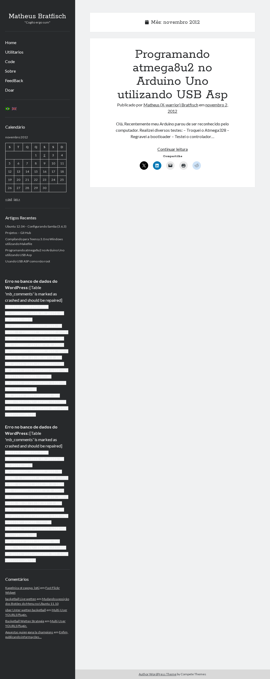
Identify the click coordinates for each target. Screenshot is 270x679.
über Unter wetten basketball (25, 610)
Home (10, 42)
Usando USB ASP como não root (27, 261)
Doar (9, 89)
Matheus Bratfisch (37, 16)
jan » (17, 199)
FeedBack (14, 80)
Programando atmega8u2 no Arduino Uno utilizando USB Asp (172, 74)
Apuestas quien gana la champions (29, 632)
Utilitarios (14, 51)
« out (8, 199)
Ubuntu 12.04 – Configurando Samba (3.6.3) (35, 226)
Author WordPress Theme (157, 674)
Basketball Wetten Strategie (24, 621)
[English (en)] (14, 108)
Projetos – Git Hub (18, 233)
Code (10, 61)
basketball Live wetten (20, 599)
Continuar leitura (172, 149)
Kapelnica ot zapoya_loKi (22, 588)
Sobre (10, 70)
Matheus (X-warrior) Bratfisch (170, 104)
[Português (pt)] (7, 108)
